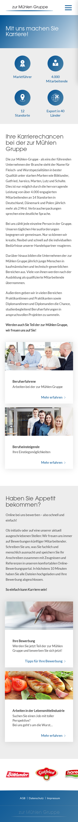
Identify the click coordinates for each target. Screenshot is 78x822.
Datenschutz (36, 798)
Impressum (53, 798)
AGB (22, 798)
